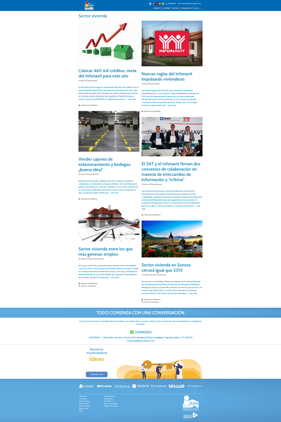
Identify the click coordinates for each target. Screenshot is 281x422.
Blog (196, 8)
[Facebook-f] (153, 3)
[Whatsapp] (163, 3)
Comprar (166, 8)
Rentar (175, 8)
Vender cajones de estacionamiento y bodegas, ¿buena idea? (104, 164)
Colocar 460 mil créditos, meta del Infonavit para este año (107, 73)
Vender (156, 8)
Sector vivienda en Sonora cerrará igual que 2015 (166, 267)
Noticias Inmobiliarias (89, 105)
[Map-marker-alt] (150, 3)
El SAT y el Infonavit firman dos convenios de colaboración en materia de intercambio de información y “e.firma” (171, 171)
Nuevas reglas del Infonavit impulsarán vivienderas (167, 76)
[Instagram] (156, 3)
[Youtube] (160, 3)
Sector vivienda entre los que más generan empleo (105, 251)
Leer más (132, 99)
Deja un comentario (88, 286)
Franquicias (186, 8)
